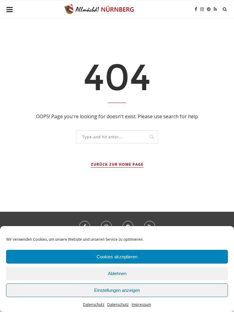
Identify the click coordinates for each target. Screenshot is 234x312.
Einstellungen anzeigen (117, 290)
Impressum (141, 304)
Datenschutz (93, 304)
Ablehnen (117, 273)
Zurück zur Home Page (117, 164)
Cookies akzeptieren (117, 256)
